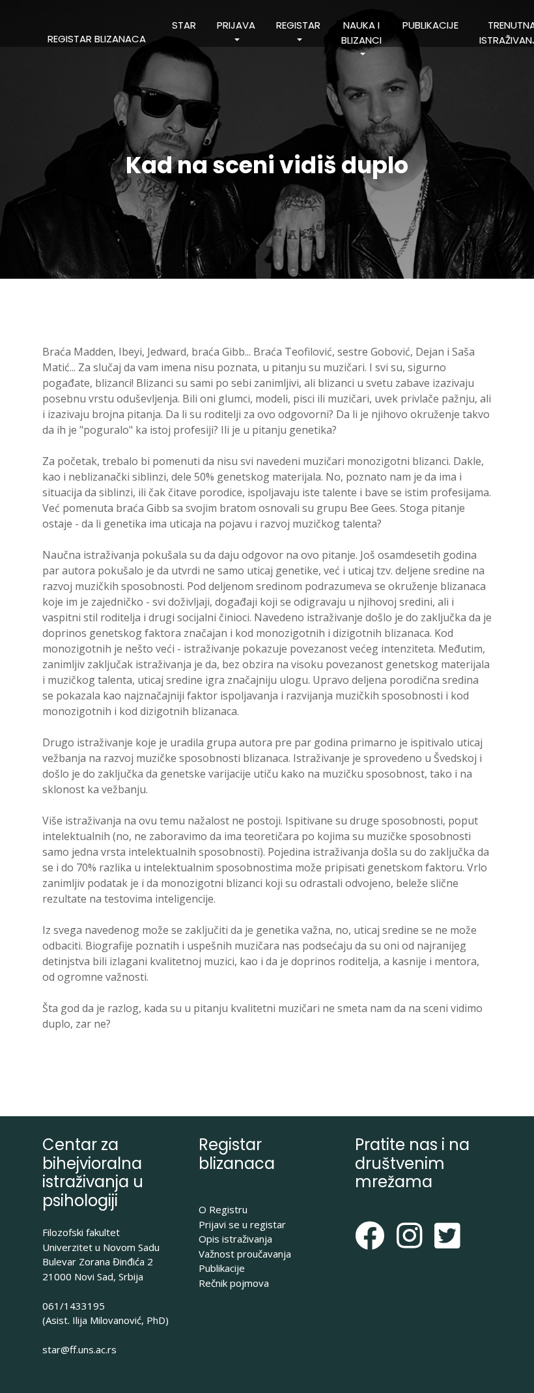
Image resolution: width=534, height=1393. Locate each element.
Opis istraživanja (235, 1238)
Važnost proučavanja (245, 1253)
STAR (184, 25)
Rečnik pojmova (234, 1282)
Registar (298, 25)
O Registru (223, 1209)
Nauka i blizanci (361, 32)
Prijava (236, 25)
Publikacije (430, 25)
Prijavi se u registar (242, 1224)
